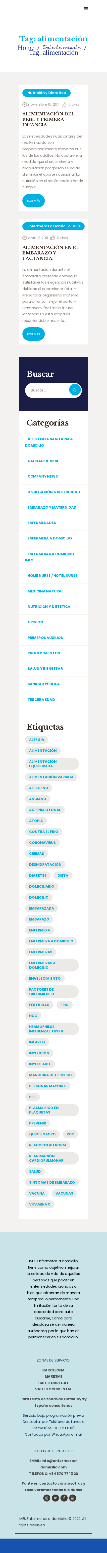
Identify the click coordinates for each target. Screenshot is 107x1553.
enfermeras (40, 952)
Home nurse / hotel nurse (52, 575)
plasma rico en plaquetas (44, 1110)
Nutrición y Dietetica (46, 92)
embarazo (39, 919)
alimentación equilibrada (43, 764)
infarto (37, 1042)
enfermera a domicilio (51, 941)
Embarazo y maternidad (52, 507)
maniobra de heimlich (50, 1074)
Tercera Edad (41, 699)
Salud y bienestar (45, 668)
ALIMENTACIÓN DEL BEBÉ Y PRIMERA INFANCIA (48, 119)
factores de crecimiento (41, 991)
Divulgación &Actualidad (54, 491)
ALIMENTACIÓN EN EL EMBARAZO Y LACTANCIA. (50, 253)
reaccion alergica (47, 1145)
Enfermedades (42, 522)
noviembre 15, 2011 (43, 104)
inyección (39, 1053)
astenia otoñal (45, 809)
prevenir (37, 1123)
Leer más (33, 201)
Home (26, 47)
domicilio (39, 897)
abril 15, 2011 (38, 238)
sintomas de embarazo (52, 1182)
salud (35, 1171)
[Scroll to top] (94, 1544)
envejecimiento (45, 978)
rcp (70, 1134)
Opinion (35, 622)
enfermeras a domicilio (42, 965)
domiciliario (41, 886)
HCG (33, 1015)
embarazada (41, 908)
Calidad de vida (43, 460)
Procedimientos (44, 653)
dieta (62, 875)
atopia (36, 820)
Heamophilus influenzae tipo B (46, 1029)
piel (32, 1096)
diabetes (38, 875)
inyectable (40, 1064)
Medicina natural (45, 591)
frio (64, 1004)
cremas (36, 853)
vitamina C (40, 1204)
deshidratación (45, 864)
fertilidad (39, 1004)
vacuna (37, 1193)
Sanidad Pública (44, 683)
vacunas (64, 1193)
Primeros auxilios (45, 637)
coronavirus (42, 842)
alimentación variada (51, 777)
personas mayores (47, 1085)
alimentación (43, 750)
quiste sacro (42, 1134)
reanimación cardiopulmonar (46, 1158)
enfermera (39, 930)
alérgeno (38, 787)
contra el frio (43, 831)
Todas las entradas (62, 47)
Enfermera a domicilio (50, 538)
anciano (37, 798)
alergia (36, 739)
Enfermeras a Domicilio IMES (53, 226)
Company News (43, 476)
